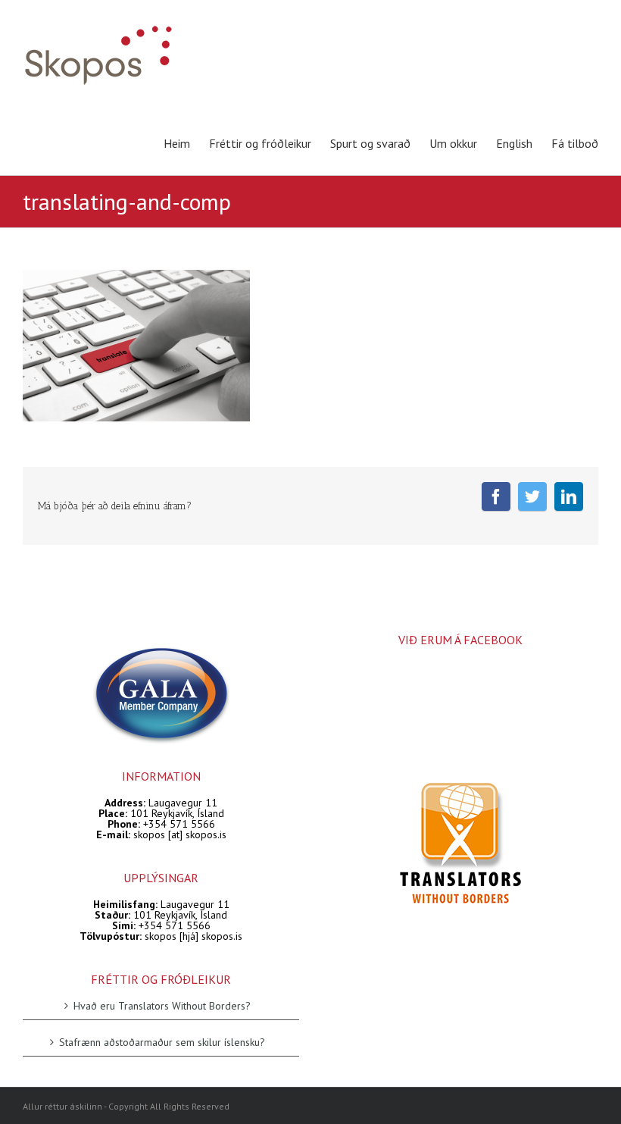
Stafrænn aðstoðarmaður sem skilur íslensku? (162, 1041)
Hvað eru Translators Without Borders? (162, 1006)
